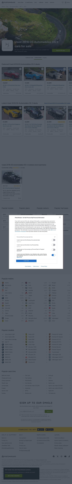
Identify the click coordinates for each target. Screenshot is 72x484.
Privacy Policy (44, 266)
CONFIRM (26, 260)
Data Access (36, 266)
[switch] (53, 240)
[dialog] (36, 242)
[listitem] (36, 237)
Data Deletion (28, 266)
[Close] (60, 217)
